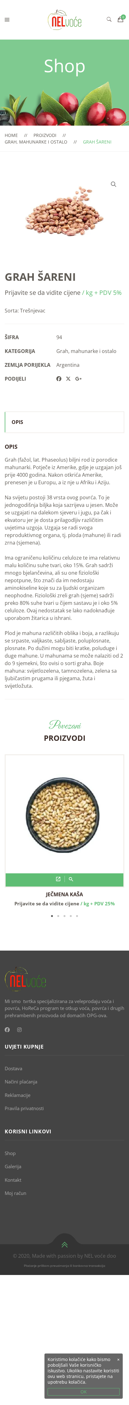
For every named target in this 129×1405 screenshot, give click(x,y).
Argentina (68, 364)
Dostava (13, 1068)
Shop (10, 1153)
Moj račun (15, 1193)
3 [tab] (64, 916)
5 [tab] (77, 916)
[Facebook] (7, 1029)
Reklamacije (17, 1095)
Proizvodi (45, 135)
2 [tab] (58, 916)
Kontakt (13, 1180)
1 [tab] (52, 916)
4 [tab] (71, 916)
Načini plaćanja (21, 1081)
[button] (113, 184)
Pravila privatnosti (24, 1108)
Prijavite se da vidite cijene (42, 292)
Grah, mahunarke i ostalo (36, 142)
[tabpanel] (64, 830)
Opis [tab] (17, 422)
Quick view (71, 879)
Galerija (13, 1166)
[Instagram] (19, 1029)
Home (11, 135)
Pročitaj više (58, 879)
